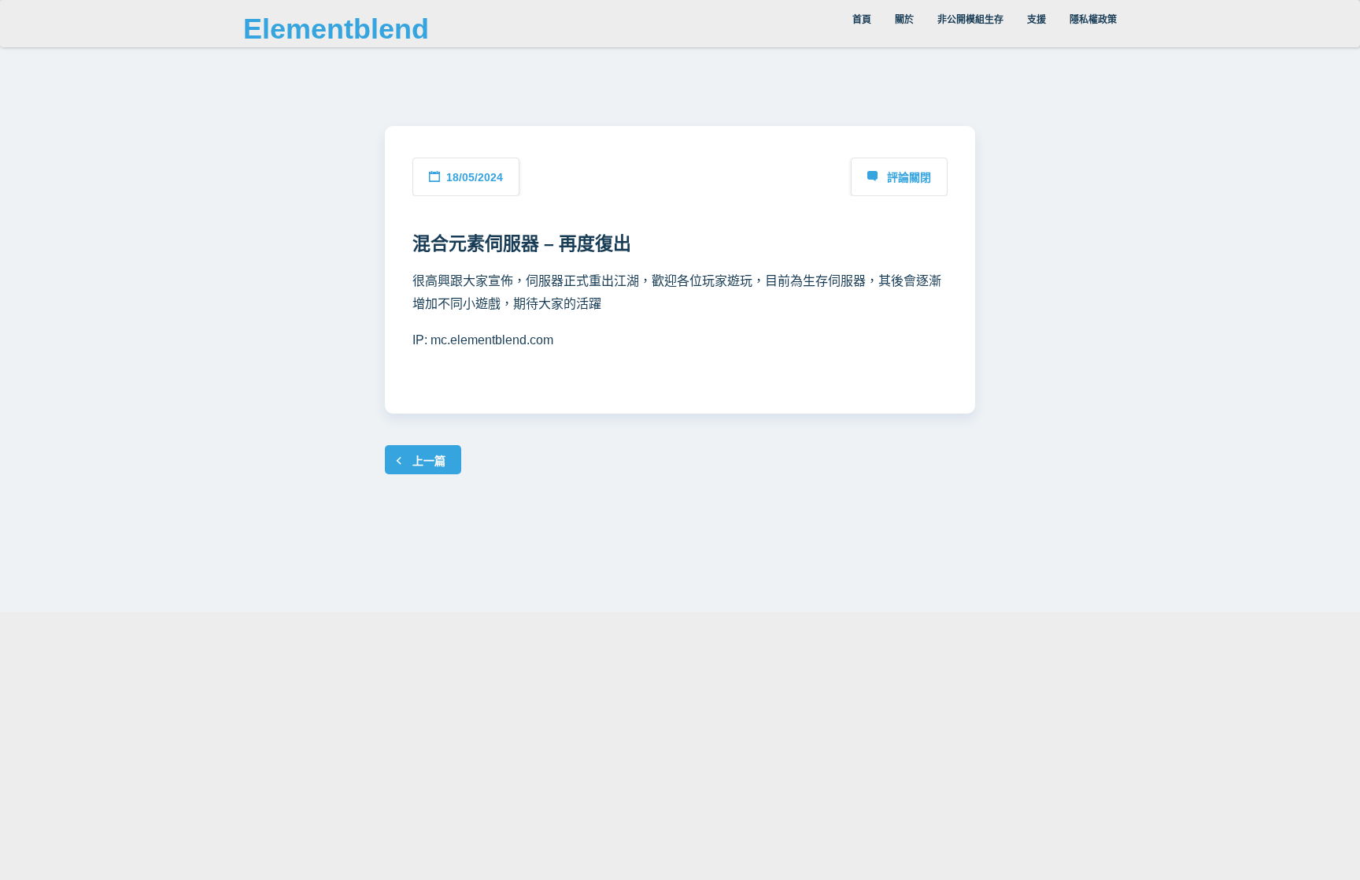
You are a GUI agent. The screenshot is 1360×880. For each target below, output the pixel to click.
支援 (1036, 19)
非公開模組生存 (970, 19)
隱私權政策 (1093, 19)
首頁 (861, 19)
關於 (904, 19)
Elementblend (336, 29)
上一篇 (428, 461)
